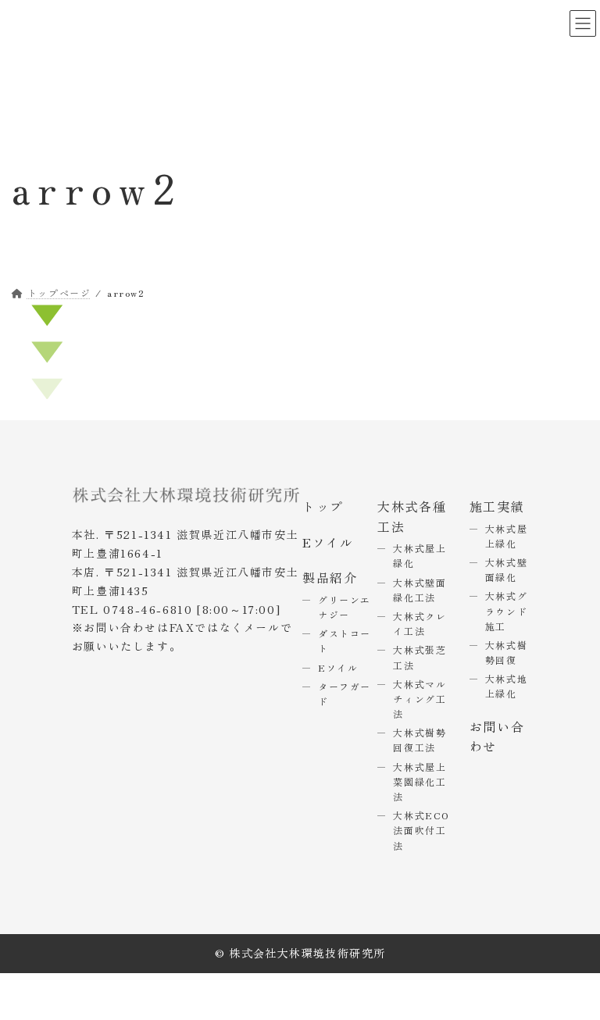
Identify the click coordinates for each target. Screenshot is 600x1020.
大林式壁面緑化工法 (419, 590)
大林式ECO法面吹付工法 (421, 829)
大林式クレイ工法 (419, 623)
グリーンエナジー (344, 607)
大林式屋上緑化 (506, 536)
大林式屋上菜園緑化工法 (419, 781)
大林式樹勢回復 (506, 652)
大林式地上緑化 (506, 686)
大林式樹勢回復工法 (419, 740)
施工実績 (497, 506)
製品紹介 (329, 577)
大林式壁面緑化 (506, 569)
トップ (323, 506)
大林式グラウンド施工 (506, 611)
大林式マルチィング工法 (419, 698)
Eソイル (327, 542)
